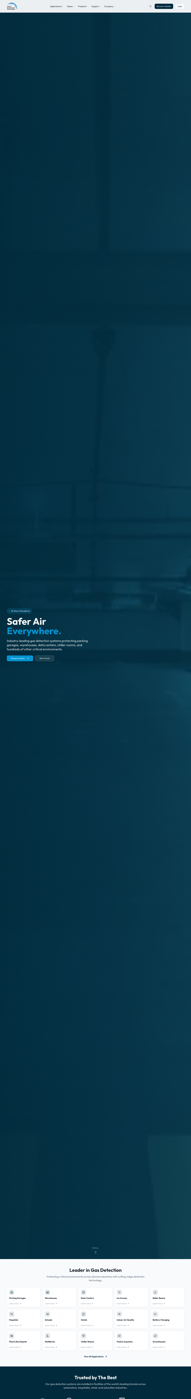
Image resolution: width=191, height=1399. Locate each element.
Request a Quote (18, 658)
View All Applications (94, 1356)
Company (108, 6)
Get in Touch (45, 658)
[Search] (150, 6)
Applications (56, 6)
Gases (70, 6)
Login (179, 6)
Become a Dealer (164, 6)
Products (82, 6)
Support (95, 6)
